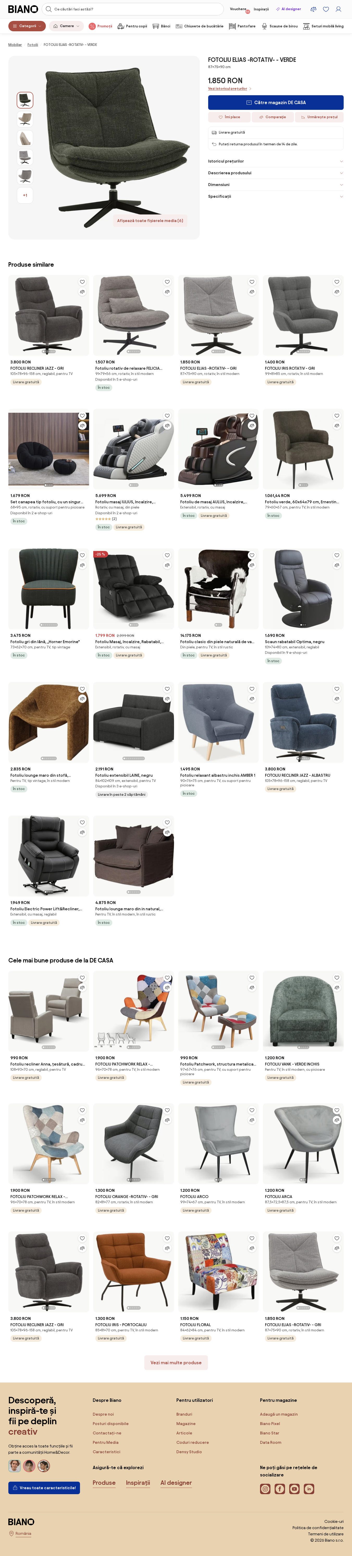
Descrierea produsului (229, 173)
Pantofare (247, 26)
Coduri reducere (192, 1442)
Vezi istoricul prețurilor (227, 89)
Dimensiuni (219, 184)
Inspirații (261, 9)
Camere (67, 26)
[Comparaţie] (82, 292)
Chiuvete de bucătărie (204, 26)
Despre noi (103, 1414)
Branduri (184, 1414)
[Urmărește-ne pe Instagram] (265, 1489)
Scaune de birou (284, 26)
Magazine (186, 1423)
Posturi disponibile (111, 1423)
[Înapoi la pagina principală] (23, 9)
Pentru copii (136, 26)
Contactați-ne (107, 1433)
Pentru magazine (278, 1400)
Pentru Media (106, 1442)
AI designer (291, 9)
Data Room (270, 1442)
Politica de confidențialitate (318, 1527)
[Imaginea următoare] (85, 314)
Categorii (27, 26)
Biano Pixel (270, 1423)
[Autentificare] (338, 9)
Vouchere (240, 10)
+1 (25, 195)
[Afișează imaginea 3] (25, 138)
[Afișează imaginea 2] (25, 119)
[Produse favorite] (326, 9)
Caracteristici (106, 1452)
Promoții (104, 26)
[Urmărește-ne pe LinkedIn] (309, 1489)
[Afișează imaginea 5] (25, 176)
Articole (184, 1433)
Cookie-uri (334, 1521)
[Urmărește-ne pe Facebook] (280, 1489)
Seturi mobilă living (328, 26)
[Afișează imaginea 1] (25, 100)
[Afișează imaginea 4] (25, 157)
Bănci (165, 26)
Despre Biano (107, 1400)
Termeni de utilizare (326, 1534)
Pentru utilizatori (194, 1400)
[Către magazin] (117, 147)
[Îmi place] (82, 282)
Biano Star (269, 1433)
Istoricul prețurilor (226, 161)
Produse (104, 1482)
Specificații (219, 196)
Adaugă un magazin (279, 1414)
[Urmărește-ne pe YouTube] (294, 1489)
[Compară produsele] (313, 9)
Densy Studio (189, 1452)
